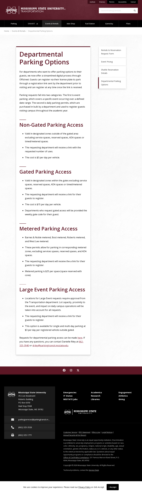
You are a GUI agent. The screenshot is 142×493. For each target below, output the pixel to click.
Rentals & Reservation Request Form (111, 52)
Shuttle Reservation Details (110, 71)
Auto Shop (71, 23)
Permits (111, 2)
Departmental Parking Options (111, 83)
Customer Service (70, 432)
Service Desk (94, 470)
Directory (103, 2)
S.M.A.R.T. (32, 23)
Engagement (125, 392)
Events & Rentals (53, 23)
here (80, 337)
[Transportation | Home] (35, 10)
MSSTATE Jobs (70, 399)
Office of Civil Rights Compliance (76, 457)
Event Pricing (107, 61)
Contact (133, 2)
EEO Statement (84, 432)
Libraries (95, 399)
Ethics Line (96, 432)
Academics (96, 392)
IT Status (68, 395)
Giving (122, 399)
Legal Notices (107, 432)
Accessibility (122, 2)
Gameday (109, 23)
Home (6, 31)
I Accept (112, 487)
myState (93, 2)
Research (95, 395)
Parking (14, 23)
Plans (128, 23)
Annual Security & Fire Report (74, 435)
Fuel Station (90, 23)
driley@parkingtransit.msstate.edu (50, 345)
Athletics (123, 395)
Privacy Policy (84, 487)
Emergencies (69, 392)
